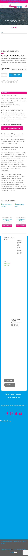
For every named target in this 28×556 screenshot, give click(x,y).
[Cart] (26, 5)
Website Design (6, 549)
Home (4, 20)
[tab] (14, 93)
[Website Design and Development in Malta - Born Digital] (16, 553)
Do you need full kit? (5, 69)
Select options (7, 225)
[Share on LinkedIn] (16, 81)
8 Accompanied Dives (21, 219)
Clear (25, 66)
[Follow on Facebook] (7, 414)
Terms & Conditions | (7, 541)
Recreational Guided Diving (18, 21)
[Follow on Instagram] (11, 414)
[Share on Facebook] (5, 81)
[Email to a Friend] (11, 81)
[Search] (4, 5)
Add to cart (15, 75)
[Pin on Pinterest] (14, 81)
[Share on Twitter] (8, 81)
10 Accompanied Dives (7, 219)
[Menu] (2, 6)
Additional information (9, 95)
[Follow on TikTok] (16, 414)
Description (5, 92)
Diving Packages (11, 20)
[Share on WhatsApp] (2, 81)
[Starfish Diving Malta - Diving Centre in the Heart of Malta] (15, 6)
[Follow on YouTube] (20, 414)
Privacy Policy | (17, 541)
